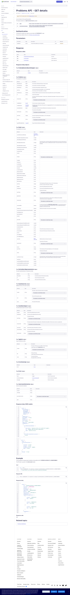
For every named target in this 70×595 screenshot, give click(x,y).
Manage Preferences (46, 591)
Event (26, 103)
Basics (3, 32)
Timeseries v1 (5, 60)
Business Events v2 (6, 41)
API (2, 30)
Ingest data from (4, 17)
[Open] (14, 7)
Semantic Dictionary (4, 28)
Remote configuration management (6, 75)
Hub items (4, 56)
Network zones (5, 67)
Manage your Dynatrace (5, 99)
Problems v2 (5, 71)
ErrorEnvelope (26, 58)
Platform (2, 11)
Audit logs (4, 43)
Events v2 (4, 52)
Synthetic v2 (5, 87)
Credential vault (5, 47)
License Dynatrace (4, 101)
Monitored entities (5, 65)
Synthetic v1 (5, 85)
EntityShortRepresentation (36, 135)
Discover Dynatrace (4, 7)
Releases (4, 73)
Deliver (2, 24)
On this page (19, 5)
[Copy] (66, 407)
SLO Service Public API (6, 79)
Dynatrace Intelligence (5, 13)
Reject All (53, 591)
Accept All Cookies (61, 591)
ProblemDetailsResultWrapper (29, 56)
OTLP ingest (4, 69)
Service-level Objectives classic (8, 81)
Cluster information (6, 45)
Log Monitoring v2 (5, 58)
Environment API (4, 34)
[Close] (14, 30)
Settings (4, 83)
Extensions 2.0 (5, 54)
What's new (3, 9)
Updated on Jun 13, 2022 (25, 13)
